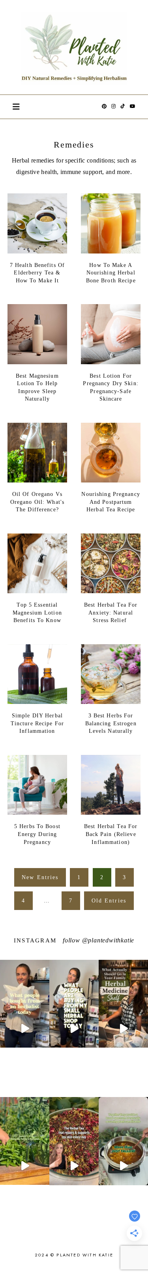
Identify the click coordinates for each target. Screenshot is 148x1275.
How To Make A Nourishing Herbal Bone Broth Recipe (111, 273)
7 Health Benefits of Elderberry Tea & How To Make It (37, 273)
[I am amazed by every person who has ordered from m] (24, 1028)
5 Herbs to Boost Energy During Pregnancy (37, 834)
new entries (40, 877)
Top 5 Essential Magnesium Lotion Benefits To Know (37, 612)
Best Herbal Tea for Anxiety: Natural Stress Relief (110, 612)
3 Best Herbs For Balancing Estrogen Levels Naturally (111, 723)
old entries (109, 901)
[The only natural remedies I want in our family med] (123, 1028)
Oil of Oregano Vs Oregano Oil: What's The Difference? (37, 502)
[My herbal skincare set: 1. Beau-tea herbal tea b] (74, 1166)
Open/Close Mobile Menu (16, 106)
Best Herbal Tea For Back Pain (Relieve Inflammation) (110, 834)
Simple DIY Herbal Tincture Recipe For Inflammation (37, 723)
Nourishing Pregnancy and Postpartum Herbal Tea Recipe (110, 502)
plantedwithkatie (111, 940)
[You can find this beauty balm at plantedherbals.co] (123, 1166)
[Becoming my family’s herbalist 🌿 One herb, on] (24, 1165)
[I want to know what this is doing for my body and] (74, 1028)
